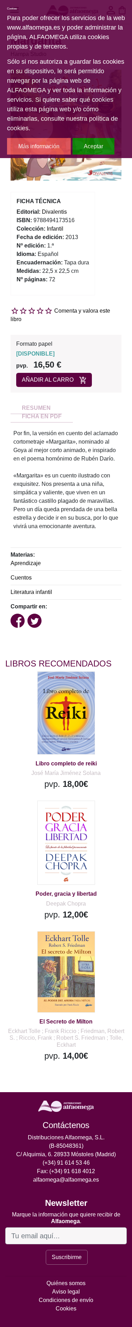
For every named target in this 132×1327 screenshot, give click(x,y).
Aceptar (93, 146)
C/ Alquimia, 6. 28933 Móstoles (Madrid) (66, 1154)
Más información (38, 146)
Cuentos (21, 578)
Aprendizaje (26, 563)
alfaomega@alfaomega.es (66, 1180)
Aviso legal (66, 1292)
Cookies (66, 1309)
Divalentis (54, 212)
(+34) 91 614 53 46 (66, 1163)
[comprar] (48, 685)
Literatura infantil (31, 592)
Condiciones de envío (66, 1300)
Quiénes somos (66, 1283)
